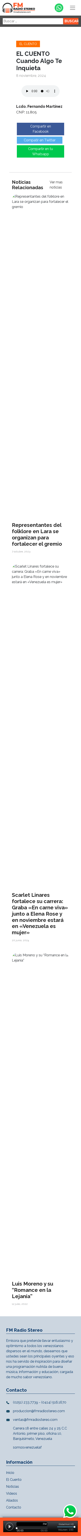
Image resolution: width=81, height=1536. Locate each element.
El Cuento (28, 44)
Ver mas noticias (56, 184)
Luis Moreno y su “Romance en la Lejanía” (32, 1290)
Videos (11, 1493)
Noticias (12, 1486)
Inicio (10, 1473)
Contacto (13, 1507)
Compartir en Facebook (40, 129)
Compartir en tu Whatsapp (40, 151)
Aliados (12, 1500)
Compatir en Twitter (40, 140)
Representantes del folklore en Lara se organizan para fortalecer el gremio (37, 534)
